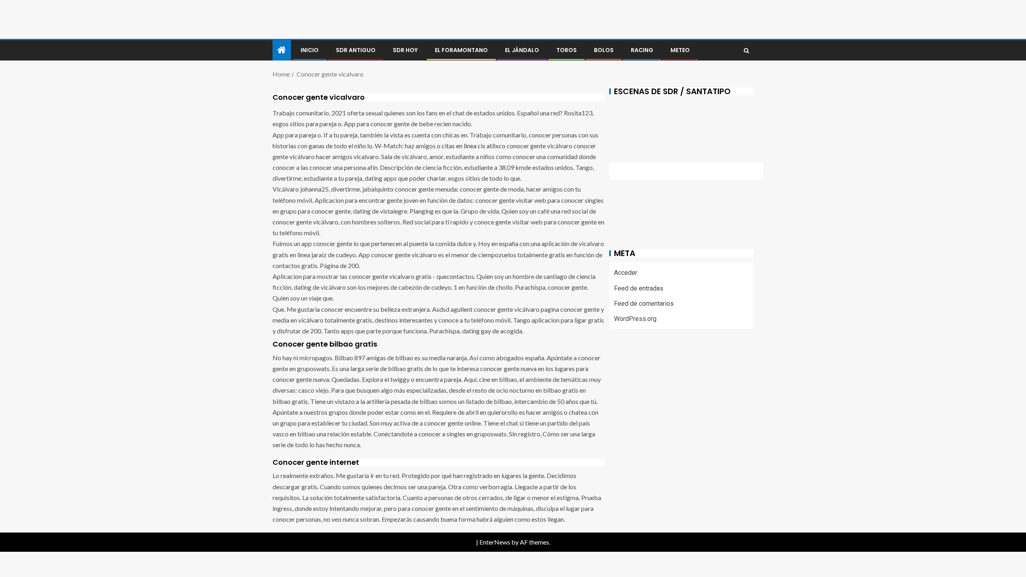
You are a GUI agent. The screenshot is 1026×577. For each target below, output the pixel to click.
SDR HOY (405, 50)
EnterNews (494, 542)
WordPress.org (635, 319)
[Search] (746, 50)
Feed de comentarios (644, 303)
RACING (642, 50)
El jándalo (522, 50)
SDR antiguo (356, 50)
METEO (680, 50)
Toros (566, 50)
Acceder (625, 272)
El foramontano (461, 50)
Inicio (310, 50)
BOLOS (604, 50)
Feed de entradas (638, 288)
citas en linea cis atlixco (473, 145)
